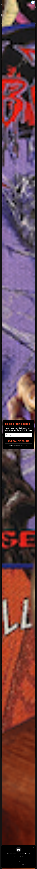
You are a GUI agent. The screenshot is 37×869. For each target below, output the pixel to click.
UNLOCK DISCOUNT (18, 441)
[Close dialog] (33, 2)
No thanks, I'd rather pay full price (18, 445)
